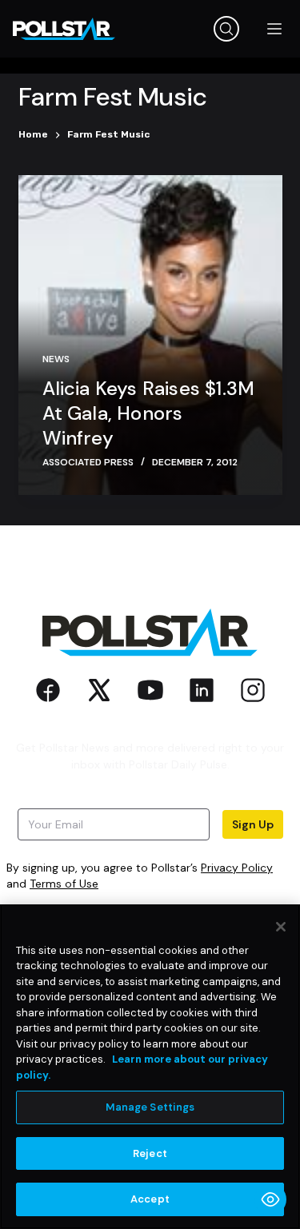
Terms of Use (64, 883)
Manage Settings (150, 1107)
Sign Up (253, 824)
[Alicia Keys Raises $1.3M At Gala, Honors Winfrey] (150, 335)
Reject (150, 1153)
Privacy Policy (237, 867)
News (56, 359)
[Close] (280, 926)
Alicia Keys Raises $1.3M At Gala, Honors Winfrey (148, 413)
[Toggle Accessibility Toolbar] (270, 1199)
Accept (150, 1199)
